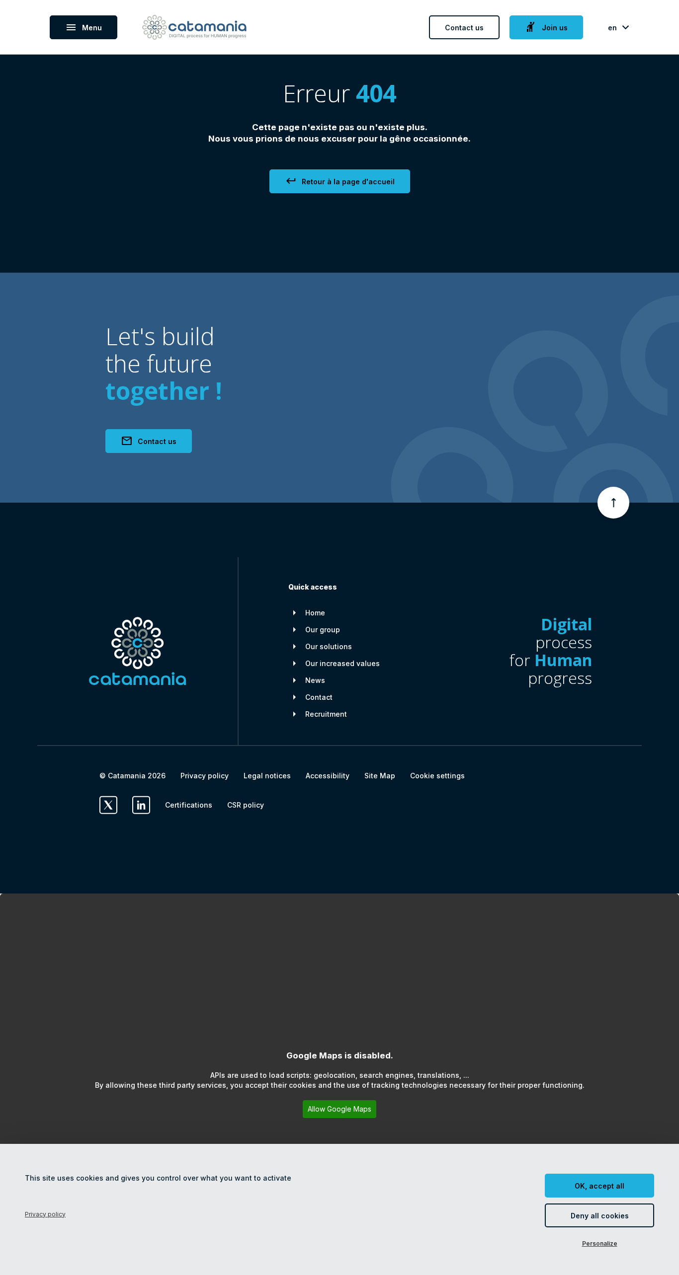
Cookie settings (437, 775)
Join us (546, 27)
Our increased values (342, 663)
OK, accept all (599, 1186)
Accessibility (327, 775)
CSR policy (245, 805)
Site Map (379, 775)
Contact (319, 697)
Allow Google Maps (339, 1109)
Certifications (188, 805)
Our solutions (328, 646)
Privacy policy (204, 775)
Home (315, 612)
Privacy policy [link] (45, 1214)
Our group (322, 629)
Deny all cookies (600, 1215)
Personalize (599, 1243)
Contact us (464, 27)
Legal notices (267, 775)
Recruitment (326, 714)
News (315, 680)
